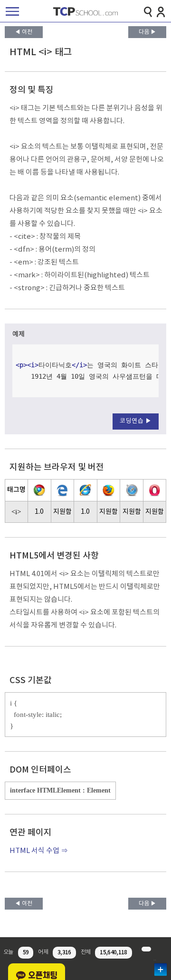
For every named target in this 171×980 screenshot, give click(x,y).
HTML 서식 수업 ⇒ (39, 851)
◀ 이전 (23, 32)
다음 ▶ (147, 32)
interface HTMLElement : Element (60, 790)
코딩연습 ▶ (136, 421)
